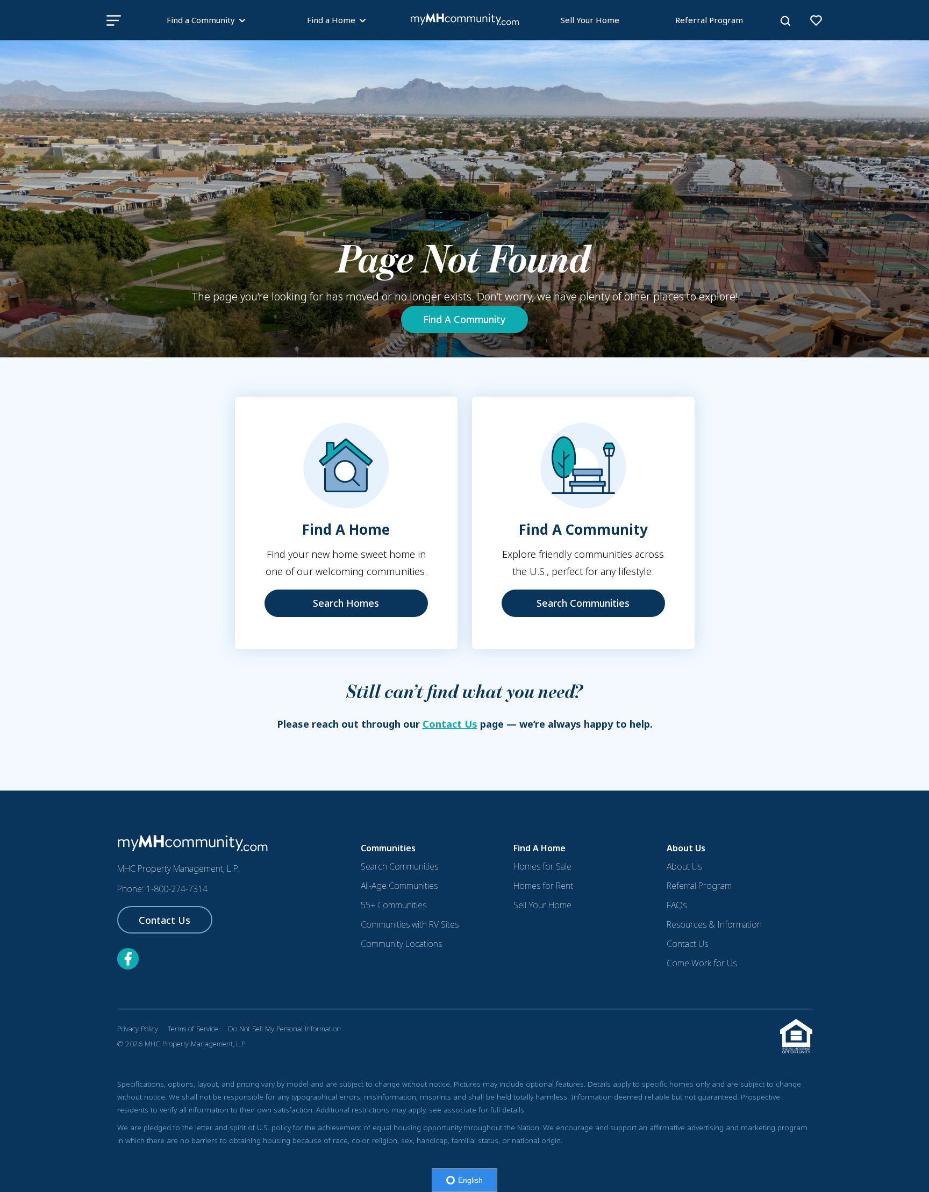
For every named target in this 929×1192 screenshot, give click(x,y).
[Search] (785, 21)
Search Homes (346, 603)
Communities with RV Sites (410, 924)
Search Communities (583, 603)
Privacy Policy (137, 1028)
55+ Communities (393, 905)
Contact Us (450, 723)
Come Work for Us (702, 963)
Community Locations (401, 944)
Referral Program (709, 20)
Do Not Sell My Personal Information (284, 1028)
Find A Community (464, 319)
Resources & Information (714, 924)
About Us (684, 866)
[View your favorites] (816, 20)
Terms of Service (193, 1028)
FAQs (677, 905)
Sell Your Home (590, 20)
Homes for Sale (542, 866)
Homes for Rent (543, 886)
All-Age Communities (399, 886)
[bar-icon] (113, 20)
